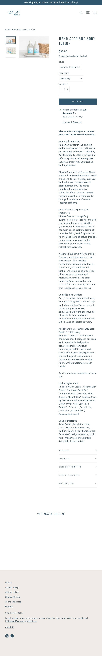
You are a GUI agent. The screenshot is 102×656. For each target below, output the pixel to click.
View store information (72, 122)
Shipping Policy (12, 597)
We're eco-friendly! (69, 475)
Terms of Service (13, 602)
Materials (64, 450)
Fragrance (64, 73)
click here (32, 621)
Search (8, 582)
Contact (8, 606)
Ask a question (66, 483)
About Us (9, 627)
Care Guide (64, 459)
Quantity (63, 84)
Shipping (63, 56)
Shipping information (70, 467)
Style (61, 62)
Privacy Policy (11, 587)
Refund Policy (11, 592)
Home (7, 29)
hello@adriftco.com (14, 621)
